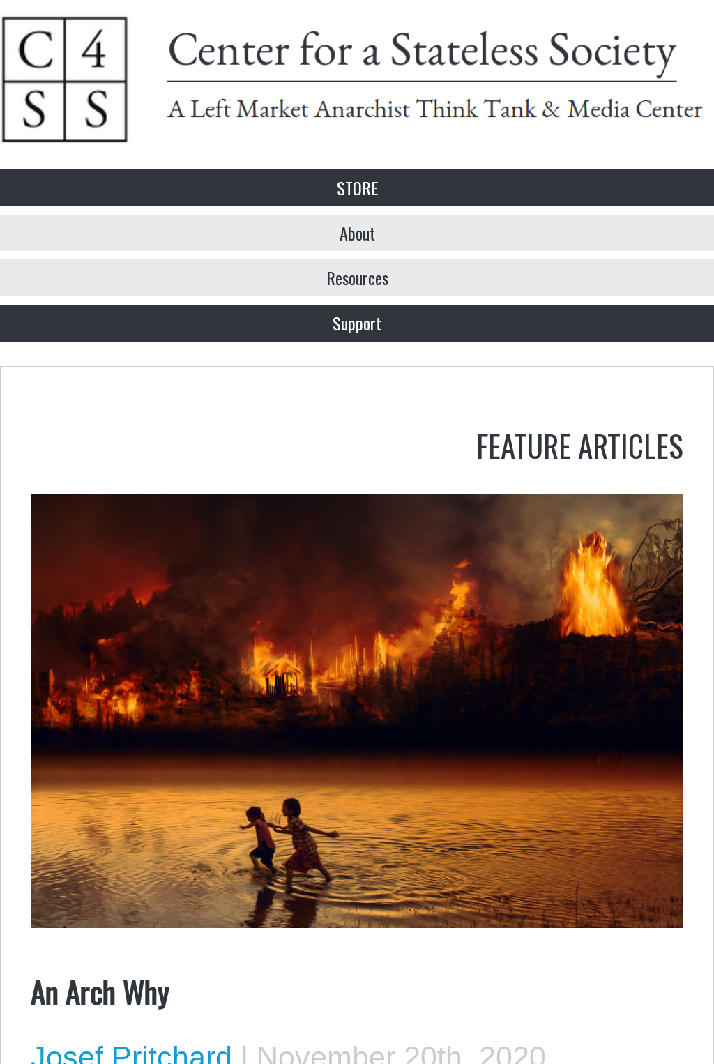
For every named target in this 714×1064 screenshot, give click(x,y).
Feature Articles (579, 445)
